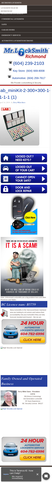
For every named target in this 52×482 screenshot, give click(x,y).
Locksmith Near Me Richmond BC (9, 9)
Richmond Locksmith (11, 2)
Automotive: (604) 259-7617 (28, 78)
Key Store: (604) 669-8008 (29, 70)
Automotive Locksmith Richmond (17, 40)
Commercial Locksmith (13, 19)
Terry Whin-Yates (19, 102)
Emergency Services (11, 35)
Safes (4, 24)
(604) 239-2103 (28, 63)
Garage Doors (8, 30)
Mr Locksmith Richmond (23, 52)
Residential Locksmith (12, 13)
